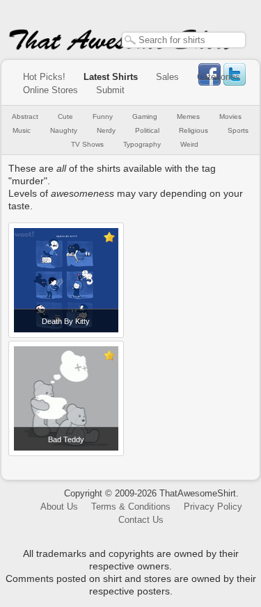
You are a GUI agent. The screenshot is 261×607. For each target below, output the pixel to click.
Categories (218, 77)
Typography (142, 144)
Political (147, 130)
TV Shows (87, 144)
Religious (193, 130)
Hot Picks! (44, 77)
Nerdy (106, 130)
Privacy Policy (213, 506)
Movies (230, 116)
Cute (65, 116)
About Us (59, 506)
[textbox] (184, 40)
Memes (188, 116)
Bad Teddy (66, 439)
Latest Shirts (111, 77)
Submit (110, 90)
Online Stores (50, 90)
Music (22, 130)
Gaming (144, 116)
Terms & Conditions (131, 506)
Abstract (25, 116)
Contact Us (141, 520)
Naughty (63, 130)
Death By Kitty (66, 321)
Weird (189, 144)
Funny (103, 116)
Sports (238, 130)
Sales (167, 77)
